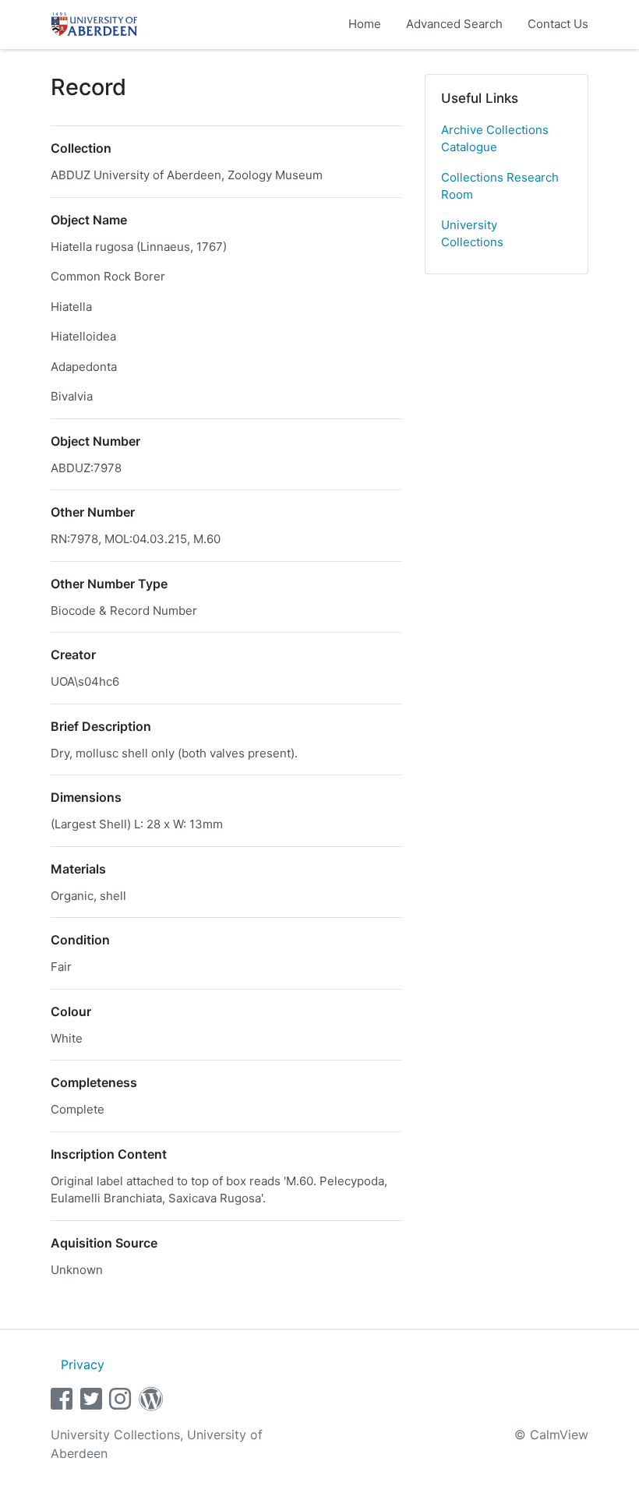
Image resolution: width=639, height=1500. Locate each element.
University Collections (472, 233)
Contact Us (558, 23)
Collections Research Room (500, 186)
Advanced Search (454, 23)
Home (364, 23)
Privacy (82, 1364)
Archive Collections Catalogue (495, 138)
